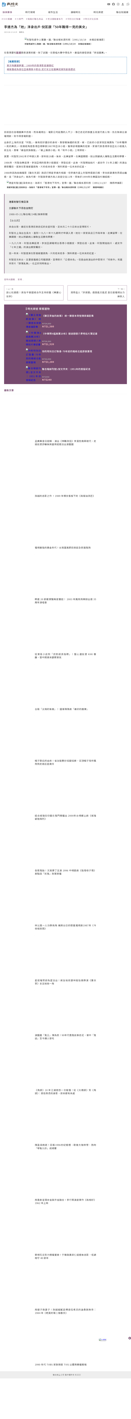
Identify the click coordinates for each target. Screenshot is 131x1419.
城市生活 (53, 12)
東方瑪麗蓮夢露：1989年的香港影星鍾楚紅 (30, 65)
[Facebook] (113, 4)
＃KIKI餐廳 (6, 18)
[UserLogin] (123, 4)
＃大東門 (19, 18)
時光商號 (98, 12)
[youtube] (109, 4)
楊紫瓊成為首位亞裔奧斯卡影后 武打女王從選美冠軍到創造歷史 (41, 69)
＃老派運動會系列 (54, 18)
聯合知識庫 (122, 12)
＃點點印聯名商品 (34, 18)
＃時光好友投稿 (90, 18)
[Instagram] (118, 4)
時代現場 (30, 12)
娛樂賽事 (7, 12)
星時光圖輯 (9, 279)
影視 (20, 279)
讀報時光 (75, 12)
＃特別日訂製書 (73, 18)
